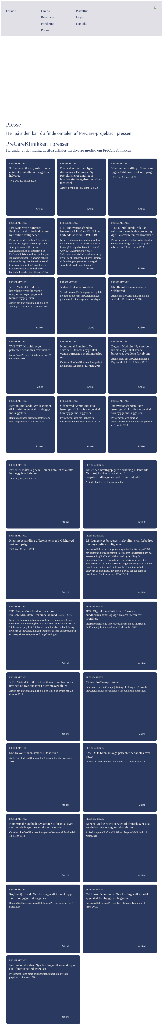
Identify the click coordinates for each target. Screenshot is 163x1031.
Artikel (39, 208)
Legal (80, 17)
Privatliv (82, 11)
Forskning (47, 23)
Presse (45, 30)
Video (91, 327)
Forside (11, 11)
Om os (45, 11)
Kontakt (81, 23)
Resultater (48, 17)
